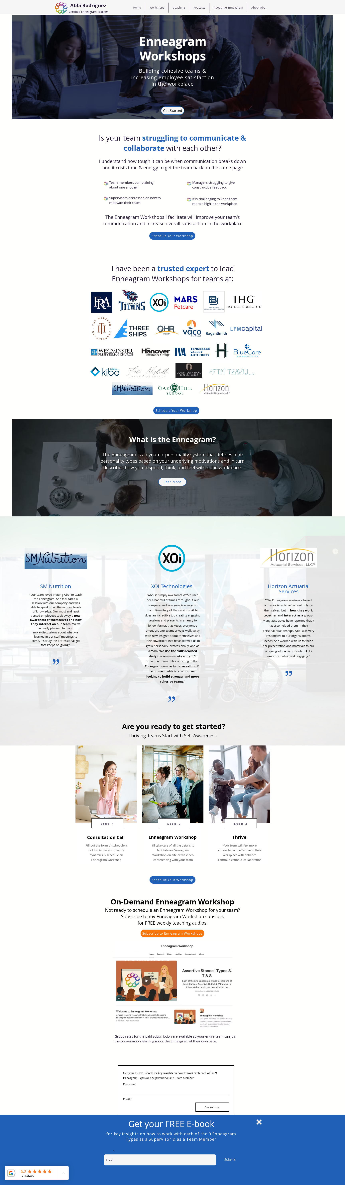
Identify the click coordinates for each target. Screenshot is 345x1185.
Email (109, 1151)
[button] (259, 1122)
